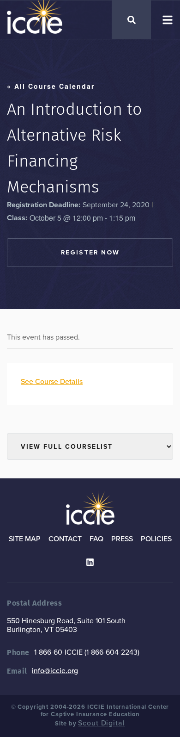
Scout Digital (101, 723)
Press (122, 539)
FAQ (96, 539)
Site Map (25, 539)
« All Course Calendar (51, 86)
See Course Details (52, 381)
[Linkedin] (90, 562)
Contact (65, 539)
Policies (156, 539)
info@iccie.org (55, 670)
